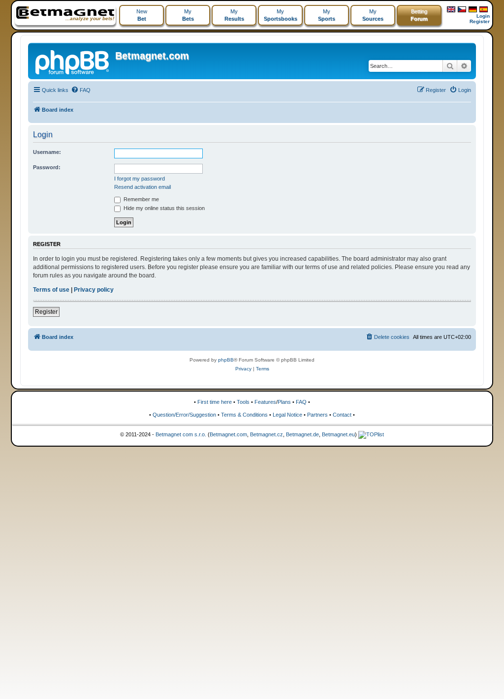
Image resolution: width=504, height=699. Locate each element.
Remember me (140, 199)
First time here (214, 402)
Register (480, 21)
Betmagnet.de (302, 434)
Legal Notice (287, 415)
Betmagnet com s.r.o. (181, 434)
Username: (47, 152)
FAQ (301, 402)
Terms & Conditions (244, 415)
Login (483, 16)
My (188, 15)
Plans (284, 402)
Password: (47, 167)
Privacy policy (94, 289)
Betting (419, 15)
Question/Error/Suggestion (184, 415)
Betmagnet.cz (266, 434)
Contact (342, 415)
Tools (243, 402)
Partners (317, 415)
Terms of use (51, 289)
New (141, 15)
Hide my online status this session (163, 208)
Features (265, 402)
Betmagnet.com (152, 55)
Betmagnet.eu (338, 434)
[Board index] (73, 61)
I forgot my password (139, 179)
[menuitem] (81, 90)
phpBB (226, 360)
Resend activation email (142, 187)
